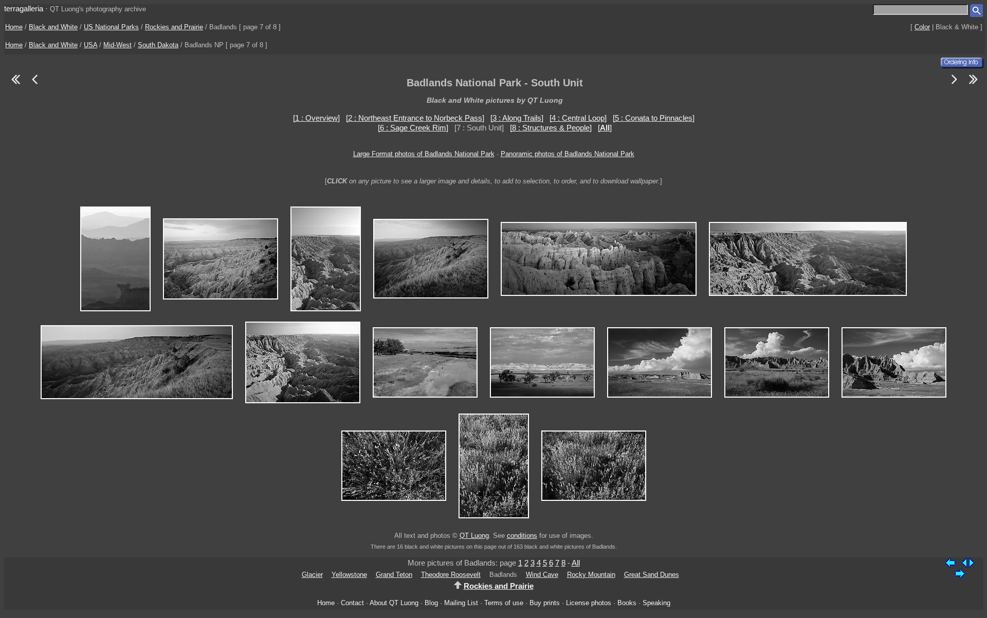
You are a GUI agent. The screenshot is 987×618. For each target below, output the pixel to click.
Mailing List (461, 603)
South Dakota (158, 45)
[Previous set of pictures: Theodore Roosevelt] (15, 85)
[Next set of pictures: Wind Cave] (973, 85)
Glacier (312, 574)
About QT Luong (394, 603)
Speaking (656, 603)
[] (605, 127)
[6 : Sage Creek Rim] (413, 127)
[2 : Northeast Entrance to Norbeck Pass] (415, 118)
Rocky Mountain (591, 574)
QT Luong (474, 535)
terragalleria (23, 8)
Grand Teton (394, 574)
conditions (522, 535)
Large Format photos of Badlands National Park (424, 154)
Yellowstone (349, 574)
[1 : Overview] (316, 118)
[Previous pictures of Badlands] (35, 85)
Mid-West (117, 45)
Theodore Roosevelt (451, 574)
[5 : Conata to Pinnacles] (653, 118)
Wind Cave (542, 574)
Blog (431, 603)
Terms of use (503, 603)
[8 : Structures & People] (551, 127)
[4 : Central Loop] (578, 118)
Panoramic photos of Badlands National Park (567, 154)
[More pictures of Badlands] (954, 85)
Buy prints (544, 603)
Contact (352, 603)
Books (626, 603)
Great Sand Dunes (651, 574)
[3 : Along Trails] (516, 118)
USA (90, 45)
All (576, 562)
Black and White (53, 27)
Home (14, 27)
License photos (588, 603)
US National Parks (111, 27)
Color (922, 27)
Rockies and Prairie (174, 27)
